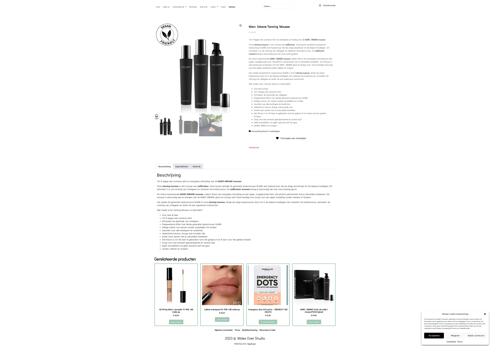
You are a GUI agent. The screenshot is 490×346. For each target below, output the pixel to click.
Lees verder (176, 322)
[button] (485, 314)
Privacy (460, 341)
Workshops (193, 7)
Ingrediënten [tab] (181, 166)
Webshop (232, 7)
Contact (213, 7)
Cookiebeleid (451, 341)
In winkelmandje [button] (268, 322)
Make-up (166, 7)
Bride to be (203, 7)
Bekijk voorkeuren (476, 335)
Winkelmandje (329, 5)
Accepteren (434, 335)
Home (158, 7)
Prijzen (223, 7)
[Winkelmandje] (320, 5)
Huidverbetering (178, 7)
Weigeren (455, 335)
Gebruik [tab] (197, 166)
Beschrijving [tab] (164, 166)
